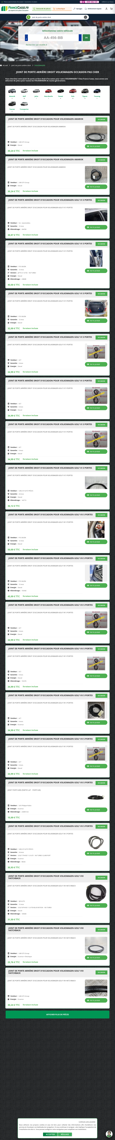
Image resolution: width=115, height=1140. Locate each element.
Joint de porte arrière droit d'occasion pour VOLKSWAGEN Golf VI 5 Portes (50, 200)
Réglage (65, 1134)
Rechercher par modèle (36, 45)
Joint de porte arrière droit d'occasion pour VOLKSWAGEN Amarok (45, 119)
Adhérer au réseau (108, 2)
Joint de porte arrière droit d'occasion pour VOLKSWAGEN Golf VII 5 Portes (50, 515)
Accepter (50, 1134)
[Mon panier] (111, 9)
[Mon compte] (106, 9)
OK (86, 37)
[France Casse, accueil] (15, 8)
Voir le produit (95, 146)
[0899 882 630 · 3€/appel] (89, 2)
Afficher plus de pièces (57, 1014)
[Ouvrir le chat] (109, 1135)
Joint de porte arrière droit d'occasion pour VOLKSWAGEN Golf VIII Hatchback (46, 877)
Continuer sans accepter (87, 1122)
